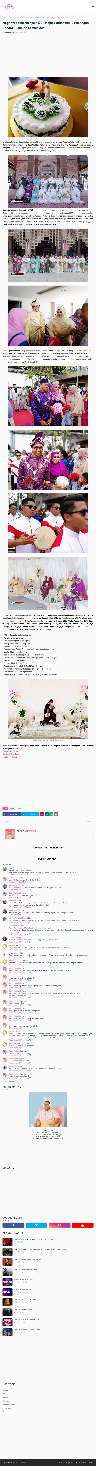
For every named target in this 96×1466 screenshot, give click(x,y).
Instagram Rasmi (9, 757)
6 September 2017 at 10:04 (19, 907)
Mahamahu (13, 901)
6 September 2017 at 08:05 (19, 897)
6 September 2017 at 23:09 (19, 1013)
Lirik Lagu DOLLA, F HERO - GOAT (26, 1269)
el (9, 868)
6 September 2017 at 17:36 (19, 965)
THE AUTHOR (14, 938)
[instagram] (59, 1225)
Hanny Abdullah (15, 926)
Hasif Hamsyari (14, 885)
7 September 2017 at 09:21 (19, 1063)
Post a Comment (8, 1081)
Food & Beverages (9, 1404)
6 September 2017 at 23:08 (19, 997)
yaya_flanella (13, 953)
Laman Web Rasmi (10, 751)
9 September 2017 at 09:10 (19, 1078)
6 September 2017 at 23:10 (19, 1028)
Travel (5, 1412)
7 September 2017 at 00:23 (19, 1040)
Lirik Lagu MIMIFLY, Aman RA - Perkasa (27, 1329)
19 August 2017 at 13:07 (18, 882)
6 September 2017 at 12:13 (19, 915)
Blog (4, 1393)
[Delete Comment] (27, 874)
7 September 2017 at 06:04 (19, 1047)
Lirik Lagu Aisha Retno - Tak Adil (25, 1299)
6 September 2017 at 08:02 (19, 890)
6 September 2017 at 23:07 (19, 980)
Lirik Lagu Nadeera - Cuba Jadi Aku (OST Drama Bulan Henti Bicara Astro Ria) (41, 1249)
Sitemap (91, 1462)
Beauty (5, 1390)
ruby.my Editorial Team (17, 918)
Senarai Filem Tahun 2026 (23, 1289)
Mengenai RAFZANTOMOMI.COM (76, 1462)
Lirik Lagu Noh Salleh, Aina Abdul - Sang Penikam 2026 (33, 1239)
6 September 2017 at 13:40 (19, 949)
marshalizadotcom (16, 960)
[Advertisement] (49, 55)
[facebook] (13, 1225)
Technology (7, 1408)
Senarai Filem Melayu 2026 (23, 1279)
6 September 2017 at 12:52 (19, 934)
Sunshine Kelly (14, 1066)
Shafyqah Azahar (15, 910)
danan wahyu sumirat (17, 1043)
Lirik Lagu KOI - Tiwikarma (23, 1309)
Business (6, 1397)
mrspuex (12, 945)
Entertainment (7, 1401)
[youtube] (83, 1225)
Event (12, 808)
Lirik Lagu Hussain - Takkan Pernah (26, 1319)
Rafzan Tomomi (8, 32)
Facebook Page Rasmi (11, 754)
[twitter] (37, 1225)
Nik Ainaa (12, 1031)
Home (4, 17)
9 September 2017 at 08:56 (19, 1070)
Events (10, 17)
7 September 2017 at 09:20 (19, 1055)
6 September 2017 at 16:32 (19, 957)
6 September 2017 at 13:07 (19, 942)
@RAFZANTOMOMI (20, 1462)
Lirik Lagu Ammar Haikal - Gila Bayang (27, 1259)
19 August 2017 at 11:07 (17, 874)
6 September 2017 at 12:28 (19, 922)
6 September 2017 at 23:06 (19, 972)
